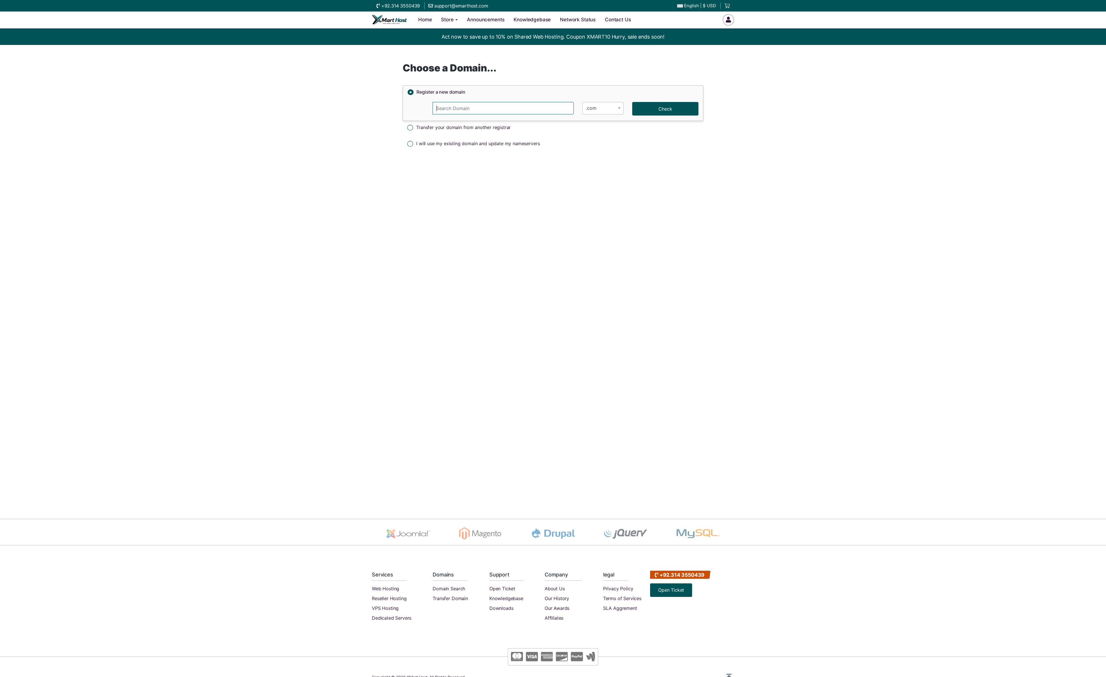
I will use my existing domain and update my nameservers (478, 143)
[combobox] (603, 108)
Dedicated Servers (391, 618)
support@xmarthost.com (460, 6)
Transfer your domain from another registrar (463, 127)
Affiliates (554, 618)
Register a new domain (440, 92)
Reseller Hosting (389, 598)
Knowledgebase (506, 598)
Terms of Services (622, 598)
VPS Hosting (385, 608)
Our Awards (557, 608)
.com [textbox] (591, 108)
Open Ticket (502, 588)
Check (665, 109)
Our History (557, 598)
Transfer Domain (450, 598)
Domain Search (449, 588)
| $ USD (700, 5)
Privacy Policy (618, 588)
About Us (555, 588)
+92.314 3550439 (400, 6)
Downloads (501, 608)
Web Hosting (385, 588)
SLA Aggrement (620, 608)
